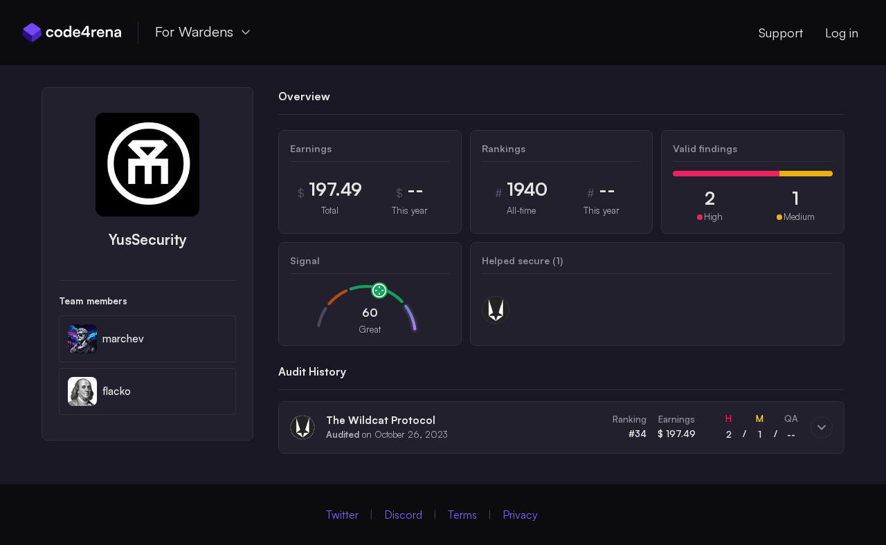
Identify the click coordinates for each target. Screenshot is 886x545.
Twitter (342, 514)
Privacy (520, 514)
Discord (403, 514)
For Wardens (194, 31)
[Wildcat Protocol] (495, 310)
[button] (561, 427)
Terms (462, 514)
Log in (841, 32)
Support (781, 32)
